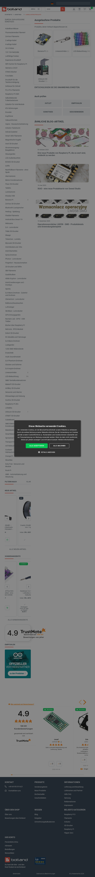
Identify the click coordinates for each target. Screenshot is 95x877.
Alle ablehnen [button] (59, 446)
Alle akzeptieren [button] (36, 446)
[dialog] (47, 438)
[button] (47, 452)
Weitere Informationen (66, 439)
